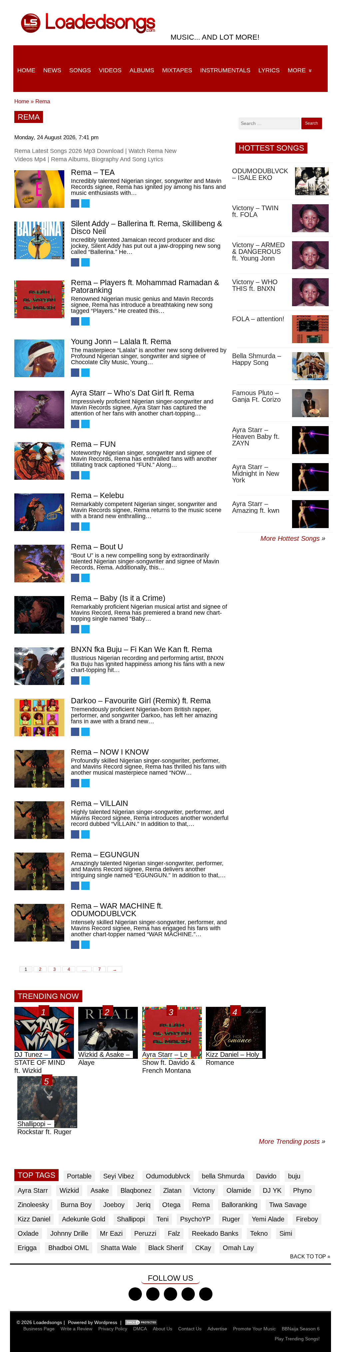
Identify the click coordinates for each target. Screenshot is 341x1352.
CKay (203, 1247)
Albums (142, 70)
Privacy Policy (112, 1328)
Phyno (302, 1190)
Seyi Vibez (118, 1176)
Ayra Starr (33, 1190)
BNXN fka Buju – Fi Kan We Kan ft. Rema (141, 649)
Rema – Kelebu (97, 495)
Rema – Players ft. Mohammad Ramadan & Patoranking (145, 286)
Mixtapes (177, 70)
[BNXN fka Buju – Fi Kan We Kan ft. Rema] (39, 666)
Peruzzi (145, 1233)
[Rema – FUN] (39, 461)
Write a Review (76, 1328)
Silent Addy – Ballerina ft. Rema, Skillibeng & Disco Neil (146, 227)
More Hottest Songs (290, 538)
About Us (162, 1328)
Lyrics (269, 70)
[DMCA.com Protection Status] (141, 1322)
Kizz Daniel (34, 1219)
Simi (285, 1233)
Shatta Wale (119, 1247)
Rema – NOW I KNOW (110, 752)
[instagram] (170, 1294)
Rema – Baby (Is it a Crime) (118, 598)
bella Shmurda (223, 1176)
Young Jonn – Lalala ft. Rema (121, 341)
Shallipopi (131, 1219)
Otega (171, 1204)
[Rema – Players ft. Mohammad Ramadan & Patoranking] (39, 299)
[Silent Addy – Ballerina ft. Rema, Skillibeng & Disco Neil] (39, 240)
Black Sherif (165, 1247)
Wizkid (69, 1190)
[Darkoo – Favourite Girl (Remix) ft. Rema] (39, 717)
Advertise (217, 1328)
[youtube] (188, 1294)
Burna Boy (76, 1204)
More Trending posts (292, 1141)
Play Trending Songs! (297, 1338)
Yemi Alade (268, 1219)
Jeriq (143, 1204)
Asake (100, 1190)
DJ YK (272, 1190)
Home (26, 70)
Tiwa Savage (288, 1204)
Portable (79, 1176)
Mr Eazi (111, 1233)
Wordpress (105, 1322)
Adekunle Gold (83, 1219)
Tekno (259, 1233)
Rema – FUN (93, 444)
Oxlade (28, 1233)
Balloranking (239, 1204)
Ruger (231, 1219)
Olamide (238, 1190)
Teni (163, 1219)
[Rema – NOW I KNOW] (39, 769)
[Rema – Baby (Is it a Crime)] (39, 615)
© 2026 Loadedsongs (39, 1322)
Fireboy (307, 1219)
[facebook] (135, 1294)
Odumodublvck (168, 1176)
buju (294, 1176)
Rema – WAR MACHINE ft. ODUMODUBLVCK (117, 910)
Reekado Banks (215, 1233)
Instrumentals (225, 70)
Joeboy (114, 1204)
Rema (42, 101)
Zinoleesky (33, 1204)
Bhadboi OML (68, 1247)
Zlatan (172, 1190)
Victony (204, 1190)
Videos (110, 70)
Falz (174, 1233)
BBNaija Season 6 (301, 1328)
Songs (80, 70)
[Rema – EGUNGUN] (39, 871)
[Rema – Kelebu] (39, 512)
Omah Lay (238, 1247)
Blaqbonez (136, 1190)
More (297, 70)
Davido (266, 1176)
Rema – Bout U (97, 546)
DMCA (140, 1328)
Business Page (39, 1328)
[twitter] (153, 1294)
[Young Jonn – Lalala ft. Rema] (39, 358)
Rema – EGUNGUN (105, 854)
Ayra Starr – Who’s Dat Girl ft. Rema (132, 392)
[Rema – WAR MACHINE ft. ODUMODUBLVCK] (39, 923)
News (52, 70)
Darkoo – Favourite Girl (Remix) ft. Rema (141, 700)
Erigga (27, 1247)
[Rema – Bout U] (39, 563)
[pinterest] (205, 1294)
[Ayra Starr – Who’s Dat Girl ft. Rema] (39, 409)
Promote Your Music (254, 1328)
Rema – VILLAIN (99, 803)
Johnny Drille (69, 1233)
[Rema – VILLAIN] (39, 820)
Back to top (308, 1256)
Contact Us (189, 1328)
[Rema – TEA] (39, 189)
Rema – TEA (93, 172)
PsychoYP (195, 1219)
